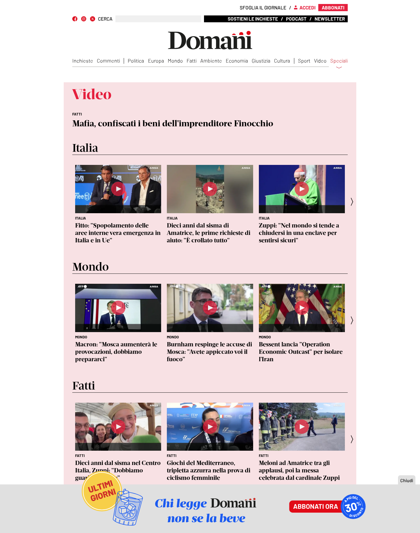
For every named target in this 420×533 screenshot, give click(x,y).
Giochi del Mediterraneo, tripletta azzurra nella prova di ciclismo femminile (208, 470)
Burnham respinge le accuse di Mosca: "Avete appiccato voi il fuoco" (209, 352)
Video (320, 60)
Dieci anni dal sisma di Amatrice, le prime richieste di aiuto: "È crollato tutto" (208, 233)
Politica (136, 60)
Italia (80, 218)
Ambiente (211, 60)
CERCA (105, 18)
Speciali (339, 61)
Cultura (282, 60)
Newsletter (330, 18)
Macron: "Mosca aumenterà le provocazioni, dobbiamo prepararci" (116, 352)
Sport (304, 60)
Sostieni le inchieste (253, 18)
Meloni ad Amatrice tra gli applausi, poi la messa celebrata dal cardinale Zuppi (299, 470)
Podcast (296, 18)
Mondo (175, 60)
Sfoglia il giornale (263, 7)
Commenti (108, 60)
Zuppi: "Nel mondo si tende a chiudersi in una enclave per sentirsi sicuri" (299, 233)
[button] (353, 201)
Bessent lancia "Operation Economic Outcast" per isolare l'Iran (301, 352)
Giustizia (261, 60)
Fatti (192, 60)
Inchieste (82, 60)
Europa (156, 60)
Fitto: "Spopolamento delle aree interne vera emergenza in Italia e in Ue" (118, 233)
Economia (237, 60)
